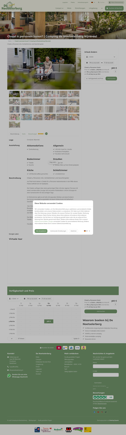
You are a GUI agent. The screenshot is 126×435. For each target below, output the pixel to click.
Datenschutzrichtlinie (41, 221)
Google (50, 221)
